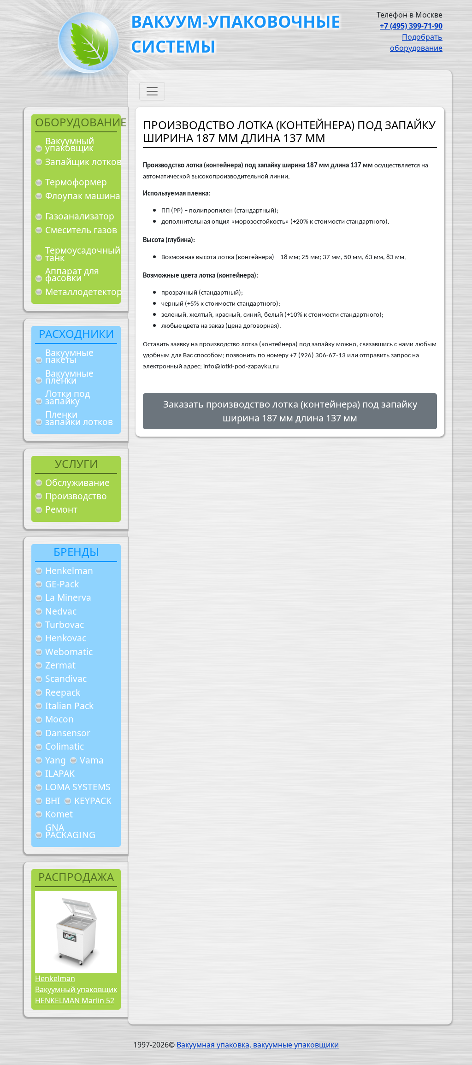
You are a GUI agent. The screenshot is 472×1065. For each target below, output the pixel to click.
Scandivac (66, 678)
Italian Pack (69, 705)
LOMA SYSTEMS (78, 787)
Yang (55, 760)
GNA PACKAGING (70, 831)
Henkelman (69, 570)
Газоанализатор (79, 216)
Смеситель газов (81, 230)
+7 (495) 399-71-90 (411, 26)
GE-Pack (62, 584)
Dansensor (67, 733)
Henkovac (65, 638)
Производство (76, 496)
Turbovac (64, 624)
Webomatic (69, 652)
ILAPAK (60, 773)
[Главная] (84, 45)
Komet (59, 814)
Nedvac (61, 611)
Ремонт (61, 509)
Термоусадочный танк (82, 253)
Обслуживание (77, 482)
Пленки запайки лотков (79, 417)
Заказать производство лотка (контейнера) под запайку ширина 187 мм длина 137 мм (290, 411)
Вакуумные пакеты (69, 356)
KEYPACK (93, 800)
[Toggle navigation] (152, 91)
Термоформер (76, 182)
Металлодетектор (83, 291)
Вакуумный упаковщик (69, 144)
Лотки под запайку (67, 397)
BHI (52, 800)
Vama (92, 760)
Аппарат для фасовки (72, 274)
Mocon (59, 719)
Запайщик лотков (83, 161)
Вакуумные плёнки (69, 376)
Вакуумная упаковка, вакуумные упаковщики (258, 1045)
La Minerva (68, 597)
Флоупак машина (82, 196)
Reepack (62, 692)
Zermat (60, 665)
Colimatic (64, 746)
